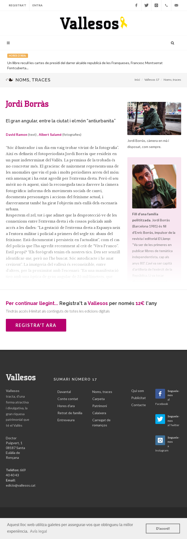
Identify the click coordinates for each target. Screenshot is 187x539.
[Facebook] (136, 5)
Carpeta (98, 399)
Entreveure (66, 420)
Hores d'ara (66, 406)
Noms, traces (172, 79)
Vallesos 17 (151, 79)
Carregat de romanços (101, 422)
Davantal (64, 392)
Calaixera (99, 413)
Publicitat (138, 398)
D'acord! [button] (163, 528)
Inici (137, 79)
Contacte (138, 405)
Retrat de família (69, 413)
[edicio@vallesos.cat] (176, 5)
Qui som (137, 391)
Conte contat (67, 399)
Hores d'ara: (17, 55)
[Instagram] (156, 5)
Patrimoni (99, 406)
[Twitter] (146, 5)
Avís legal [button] (38, 531)
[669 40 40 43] (166, 5)
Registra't (17, 5)
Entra (37, 5)
